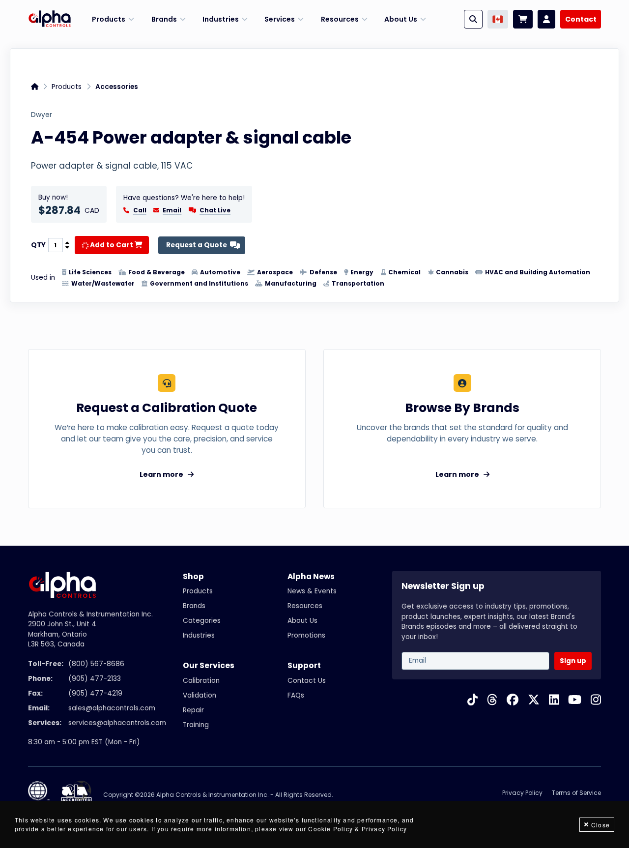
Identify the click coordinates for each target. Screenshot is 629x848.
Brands (194, 606)
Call (139, 210)
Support (304, 665)
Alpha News (311, 576)
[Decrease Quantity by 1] (67, 247)
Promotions (306, 635)
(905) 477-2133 (94, 678)
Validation (199, 695)
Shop (193, 576)
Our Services (208, 665)
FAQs (295, 695)
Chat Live (215, 210)
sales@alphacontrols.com (111, 708)
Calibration (201, 680)
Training (196, 725)
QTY (38, 245)
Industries (199, 635)
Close (600, 824)
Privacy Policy (522, 793)
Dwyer (41, 115)
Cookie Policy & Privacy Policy (357, 828)
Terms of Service (576, 793)
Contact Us (306, 680)
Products (67, 86)
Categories (202, 620)
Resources (304, 606)
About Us (302, 620)
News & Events (312, 591)
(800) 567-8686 (96, 664)
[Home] (49, 19)
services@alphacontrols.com (117, 723)
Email (172, 210)
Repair (193, 710)
